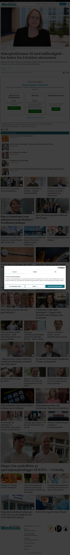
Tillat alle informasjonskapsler (55, 286)
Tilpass (34, 286)
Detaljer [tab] (35, 271)
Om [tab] (55, 271)
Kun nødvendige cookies (15, 286)
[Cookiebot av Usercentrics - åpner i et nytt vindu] (59, 268)
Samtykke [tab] (14, 271)
